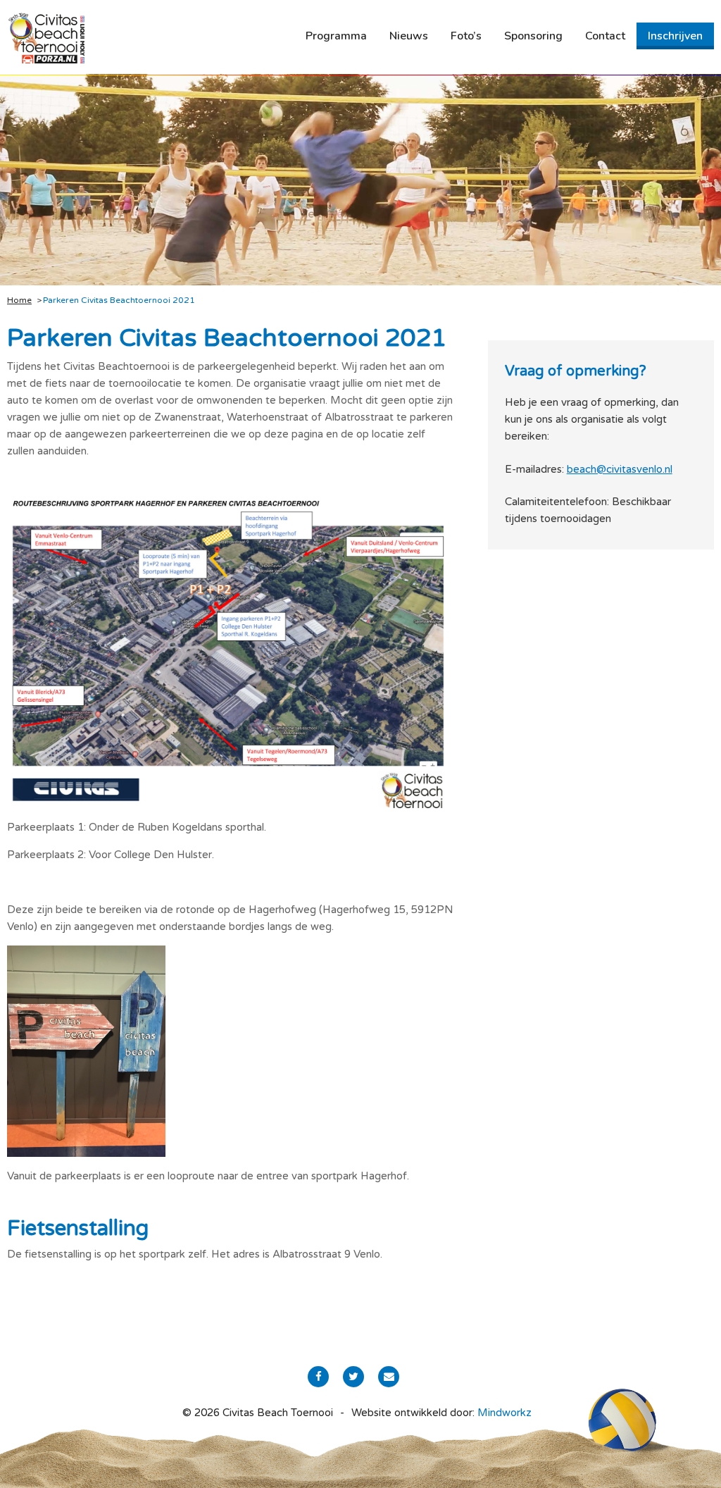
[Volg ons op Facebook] (318, 1376)
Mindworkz (504, 1412)
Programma (336, 36)
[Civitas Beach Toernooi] (45, 37)
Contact (605, 36)
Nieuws (408, 36)
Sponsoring (533, 36)
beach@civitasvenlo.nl (619, 469)
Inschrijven (675, 36)
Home (19, 300)
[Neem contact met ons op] (388, 1376)
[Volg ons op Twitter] (353, 1376)
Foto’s (466, 36)
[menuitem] (336, 36)
